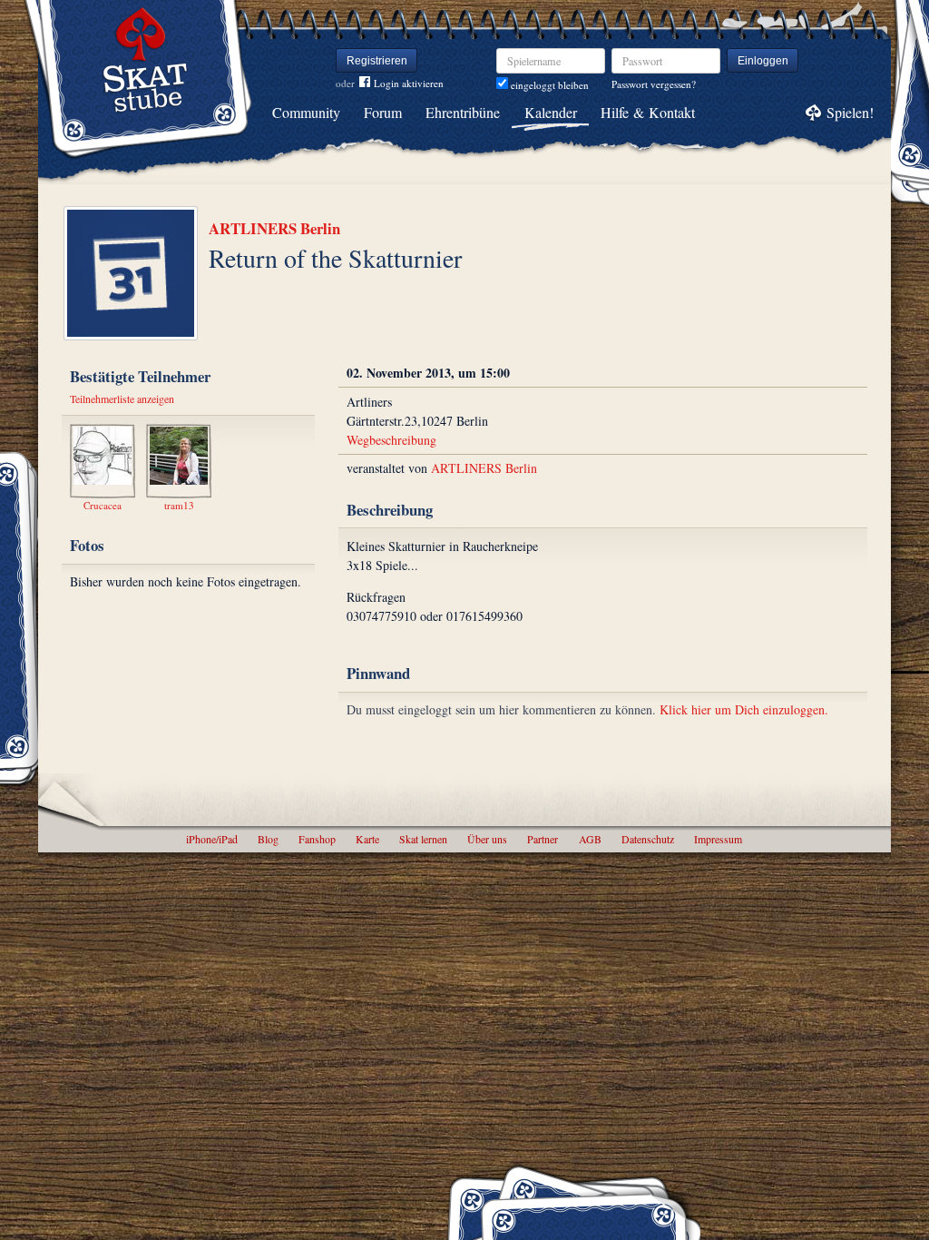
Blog (268, 839)
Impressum (718, 839)
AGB (590, 839)
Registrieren (377, 60)
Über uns (487, 839)
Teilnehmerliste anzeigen (122, 398)
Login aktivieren (409, 83)
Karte (367, 839)
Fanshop (317, 839)
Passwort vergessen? (653, 84)
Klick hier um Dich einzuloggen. (744, 709)
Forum (383, 112)
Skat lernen (423, 839)
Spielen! (850, 112)
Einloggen (763, 60)
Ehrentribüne (462, 112)
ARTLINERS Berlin (274, 228)
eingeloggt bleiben (548, 85)
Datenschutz (647, 839)
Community (306, 112)
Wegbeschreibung (391, 439)
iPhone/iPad (212, 839)
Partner (542, 839)
